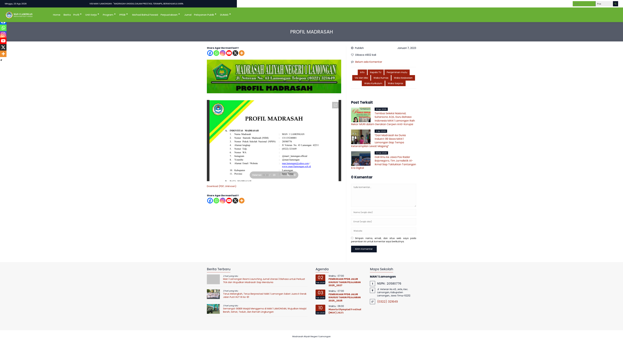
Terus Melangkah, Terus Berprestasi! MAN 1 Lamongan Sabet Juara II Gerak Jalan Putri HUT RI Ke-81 (264, 295)
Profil (76, 14)
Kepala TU (375, 72)
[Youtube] (229, 53)
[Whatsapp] (216, 53)
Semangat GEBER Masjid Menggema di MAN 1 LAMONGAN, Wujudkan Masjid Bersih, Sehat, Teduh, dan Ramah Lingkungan (264, 310)
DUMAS (224, 14)
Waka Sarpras (395, 83)
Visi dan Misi (361, 77)
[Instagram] (223, 53)
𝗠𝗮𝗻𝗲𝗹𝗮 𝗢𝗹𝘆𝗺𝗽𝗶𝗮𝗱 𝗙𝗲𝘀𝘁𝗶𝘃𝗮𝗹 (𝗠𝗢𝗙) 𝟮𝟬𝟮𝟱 (345, 311)
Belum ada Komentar (368, 62)
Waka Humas (380, 77)
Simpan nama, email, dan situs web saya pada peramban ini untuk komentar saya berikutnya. (383, 240)
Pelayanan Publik (204, 14)
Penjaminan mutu (397, 72)
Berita (67, 14)
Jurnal (187, 14)
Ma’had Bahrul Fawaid (145, 14)
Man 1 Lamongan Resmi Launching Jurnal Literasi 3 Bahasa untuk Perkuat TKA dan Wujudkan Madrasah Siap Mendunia (264, 280)
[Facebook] (210, 53)
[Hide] (1, 60)
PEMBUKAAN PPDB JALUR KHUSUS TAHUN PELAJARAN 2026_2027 (345, 282)
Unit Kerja (91, 14)
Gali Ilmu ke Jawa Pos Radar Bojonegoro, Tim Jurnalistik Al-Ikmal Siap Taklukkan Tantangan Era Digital (383, 162)
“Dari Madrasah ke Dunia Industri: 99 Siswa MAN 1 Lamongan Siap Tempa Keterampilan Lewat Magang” (378, 140)
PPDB (122, 14)
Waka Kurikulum (373, 83)
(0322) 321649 (387, 301)
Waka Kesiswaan (403, 77)
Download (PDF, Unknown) (221, 186)
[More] (241, 53)
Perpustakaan (169, 14)
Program (108, 14)
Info (362, 72)
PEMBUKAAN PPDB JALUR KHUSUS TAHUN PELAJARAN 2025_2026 (345, 297)
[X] (235, 53)
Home (56, 14)
